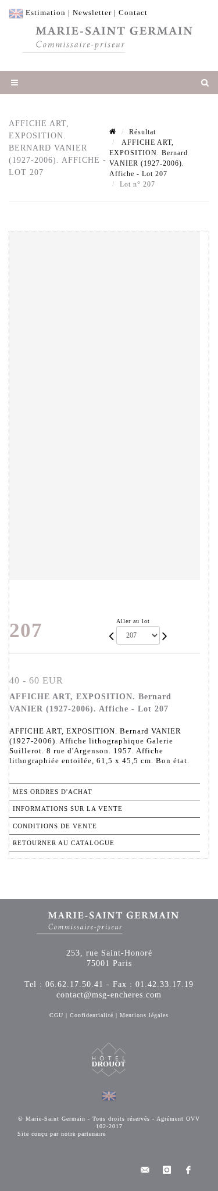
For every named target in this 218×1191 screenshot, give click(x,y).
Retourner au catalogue (64, 842)
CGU (56, 1015)
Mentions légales (144, 1015)
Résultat (142, 132)
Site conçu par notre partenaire (61, 1134)
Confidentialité (91, 1015)
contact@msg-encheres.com (109, 994)
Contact (133, 12)
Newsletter (92, 12)
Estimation (46, 12)
